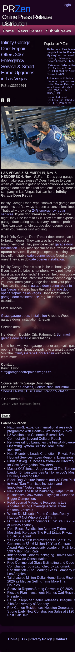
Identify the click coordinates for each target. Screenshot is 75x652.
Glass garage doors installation (24, 315)
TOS (23, 639)
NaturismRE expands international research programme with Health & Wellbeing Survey (39, 429)
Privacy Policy (40, 639)
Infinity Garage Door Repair (34, 353)
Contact (60, 639)
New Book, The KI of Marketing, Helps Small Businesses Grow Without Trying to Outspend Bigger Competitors (40, 494)
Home (8, 31)
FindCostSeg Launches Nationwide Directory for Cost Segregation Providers (40, 463)
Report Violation (56, 391)
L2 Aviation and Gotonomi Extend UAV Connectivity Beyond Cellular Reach (35, 436)
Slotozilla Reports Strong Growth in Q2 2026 (40, 589)
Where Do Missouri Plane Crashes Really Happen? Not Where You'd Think (38, 515)
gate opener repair (40, 255)
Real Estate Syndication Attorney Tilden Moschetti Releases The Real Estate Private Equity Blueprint (39, 532)
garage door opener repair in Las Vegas (35, 291)
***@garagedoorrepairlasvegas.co (26, 372)
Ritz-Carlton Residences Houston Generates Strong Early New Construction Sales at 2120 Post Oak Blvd (40, 611)
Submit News (58, 31)
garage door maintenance (20, 297)
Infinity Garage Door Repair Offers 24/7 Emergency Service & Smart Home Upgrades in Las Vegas (17, 60)
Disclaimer (34, 391)
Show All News (12, 391)
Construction (44, 387)
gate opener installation (46, 259)
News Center (30, 31)
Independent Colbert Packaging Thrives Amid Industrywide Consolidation (40, 557)
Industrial (62, 387)
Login (66, 5)
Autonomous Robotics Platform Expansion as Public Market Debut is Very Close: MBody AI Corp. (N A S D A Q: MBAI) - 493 (60, 86)
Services (26, 387)
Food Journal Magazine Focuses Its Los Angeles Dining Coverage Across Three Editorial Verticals (36, 506)
